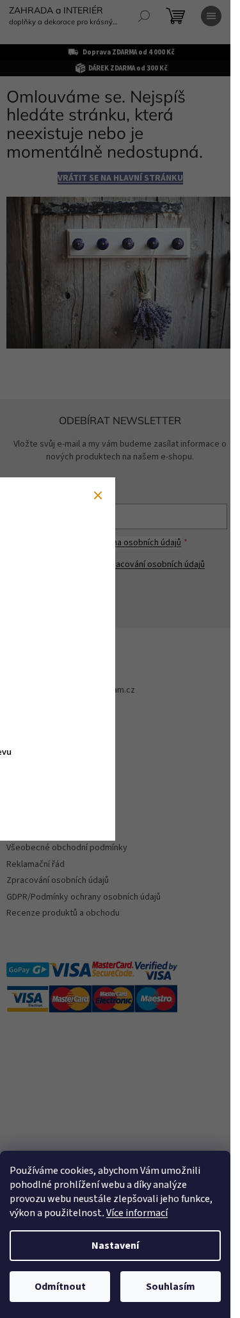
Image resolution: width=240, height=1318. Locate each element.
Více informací (137, 1213)
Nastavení (115, 1246)
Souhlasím (170, 1287)
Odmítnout (60, 1287)
